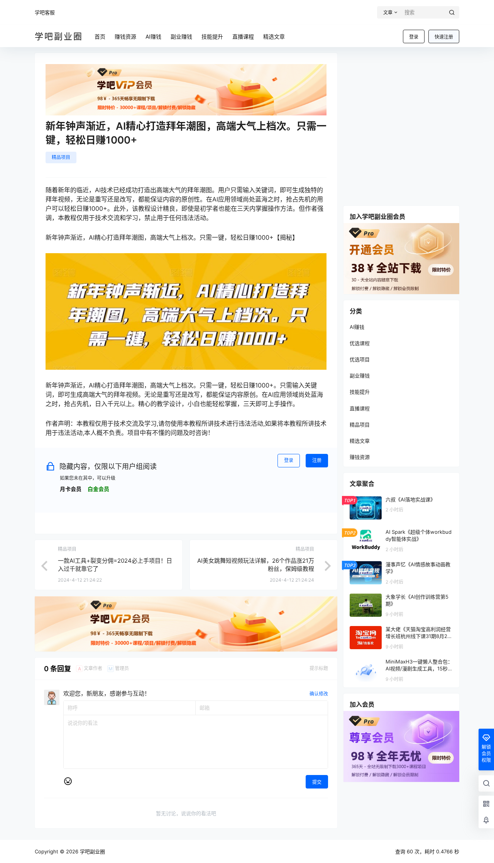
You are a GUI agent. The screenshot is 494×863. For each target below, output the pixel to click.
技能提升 (360, 392)
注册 (316, 460)
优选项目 (360, 359)
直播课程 (360, 408)
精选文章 (360, 441)
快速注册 (444, 37)
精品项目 (61, 157)
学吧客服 (45, 12)
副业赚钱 (360, 375)
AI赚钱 (357, 327)
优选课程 (360, 343)
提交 (316, 782)
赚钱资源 (360, 457)
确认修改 (319, 694)
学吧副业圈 (91, 851)
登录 (413, 37)
